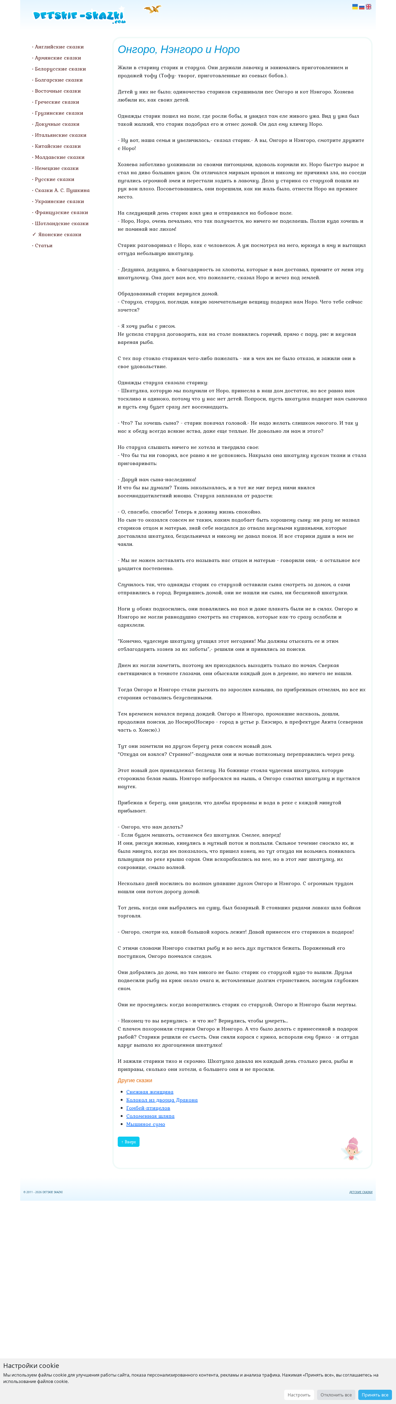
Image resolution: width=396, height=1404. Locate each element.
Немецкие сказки (57, 168)
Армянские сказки (58, 58)
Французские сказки (61, 212)
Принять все (375, 1395)
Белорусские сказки (60, 69)
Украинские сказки (59, 201)
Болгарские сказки (59, 80)
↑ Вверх (128, 1141)
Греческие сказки (57, 102)
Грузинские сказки (59, 113)
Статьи (44, 245)
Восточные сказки (58, 91)
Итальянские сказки (60, 135)
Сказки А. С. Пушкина (62, 190)
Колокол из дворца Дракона (162, 1100)
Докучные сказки (57, 124)
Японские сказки (59, 234)
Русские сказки (54, 179)
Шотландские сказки (62, 223)
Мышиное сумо (145, 1124)
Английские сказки (59, 47)
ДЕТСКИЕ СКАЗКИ (361, 1192)
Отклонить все (336, 1395)
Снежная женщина (149, 1092)
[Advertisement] (198, 1301)
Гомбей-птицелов (148, 1108)
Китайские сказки (58, 146)
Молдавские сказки (60, 157)
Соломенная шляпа (150, 1116)
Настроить (299, 1395)
